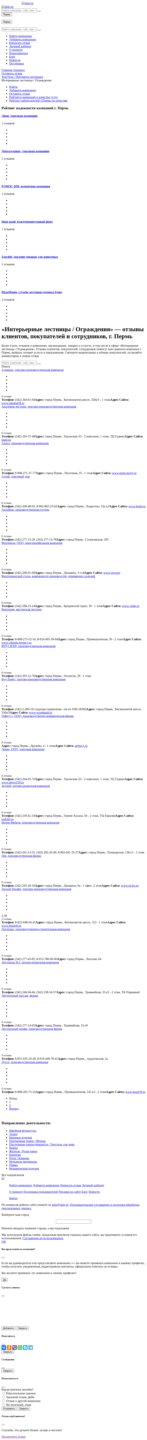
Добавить (8, 1328)
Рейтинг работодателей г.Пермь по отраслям (38, 100)
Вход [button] (5, 18)
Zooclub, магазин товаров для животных (30, 256)
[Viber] (14, 1347)
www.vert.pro (111, 572)
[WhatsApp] (20, 1347)
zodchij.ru (8, 819)
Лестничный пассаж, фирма (20, 995)
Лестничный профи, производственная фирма (32, 1028)
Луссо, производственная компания (25, 1062)
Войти (13, 1198)
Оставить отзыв (19, 93)
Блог (85, 1191)
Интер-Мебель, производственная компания (30, 822)
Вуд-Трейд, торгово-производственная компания (33, 679)
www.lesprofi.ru (11, 925)
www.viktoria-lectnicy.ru (17, 642)
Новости (94, 1191)
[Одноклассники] (9, 1347)
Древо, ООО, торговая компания (23, 749)
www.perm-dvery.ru (124, 473)
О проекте (16, 1191)
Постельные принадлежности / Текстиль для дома (41, 1144)
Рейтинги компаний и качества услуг (33, 97)
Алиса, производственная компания (25, 443)
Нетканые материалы (23, 1161)
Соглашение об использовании (43, 1238)
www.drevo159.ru (13, 782)
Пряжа (13, 1165)
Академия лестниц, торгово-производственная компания (39, 406)
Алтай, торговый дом (16, 476)
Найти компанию (20, 1185)
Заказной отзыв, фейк (20, 1397)
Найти (13, 86)
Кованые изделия (20, 1137)
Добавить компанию (22, 90)
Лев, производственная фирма (21, 855)
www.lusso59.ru (135, 1092)
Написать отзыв (70, 1185)
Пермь (7, 14)
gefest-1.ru (81, 745)
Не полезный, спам (18, 1404)
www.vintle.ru (130, 606)
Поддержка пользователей (40, 1191)
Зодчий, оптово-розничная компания (26, 786)
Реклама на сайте (70, 1191)
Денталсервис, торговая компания (25, 151)
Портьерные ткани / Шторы (27, 1141)
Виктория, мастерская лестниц (22, 609)
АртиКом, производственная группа (25, 509)
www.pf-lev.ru (130, 885)
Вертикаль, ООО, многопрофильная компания (32, 543)
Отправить (9, 1408)
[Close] (3, 1257)
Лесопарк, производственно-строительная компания (36, 929)
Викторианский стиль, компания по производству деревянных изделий (48, 576)
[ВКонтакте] (4, 1347)
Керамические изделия (24, 1168)
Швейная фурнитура (22, 1130)
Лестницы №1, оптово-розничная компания (30, 962)
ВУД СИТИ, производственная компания (29, 646)
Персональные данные (21, 1393)
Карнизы (15, 1154)
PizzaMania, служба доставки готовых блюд (32, 292)
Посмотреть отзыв (13, 1436)
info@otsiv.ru (60, 1204)
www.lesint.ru (136, 506)
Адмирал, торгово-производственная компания (33, 370)
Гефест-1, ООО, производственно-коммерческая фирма (38, 716)
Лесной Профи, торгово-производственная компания (36, 889)
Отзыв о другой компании (23, 1401)
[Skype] (25, 1347)
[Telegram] (30, 1347)
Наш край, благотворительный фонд (27, 221)
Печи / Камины (19, 1158)
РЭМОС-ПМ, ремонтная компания (26, 186)
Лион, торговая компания (20, 115)
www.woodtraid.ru (40, 712)
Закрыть (22, 1328)
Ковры (13, 1147)
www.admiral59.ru (13, 403)
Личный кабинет (93, 1185)
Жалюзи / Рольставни (23, 1151)
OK (4, 1241)
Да (4, 1279)
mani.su (6, 439)
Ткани (13, 1134)
